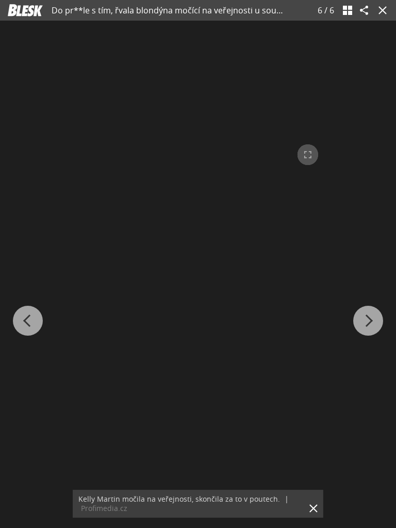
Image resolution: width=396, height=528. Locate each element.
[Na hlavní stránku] (25, 10)
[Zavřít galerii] (380, 10)
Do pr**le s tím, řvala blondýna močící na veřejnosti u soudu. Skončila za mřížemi (209, 10)
